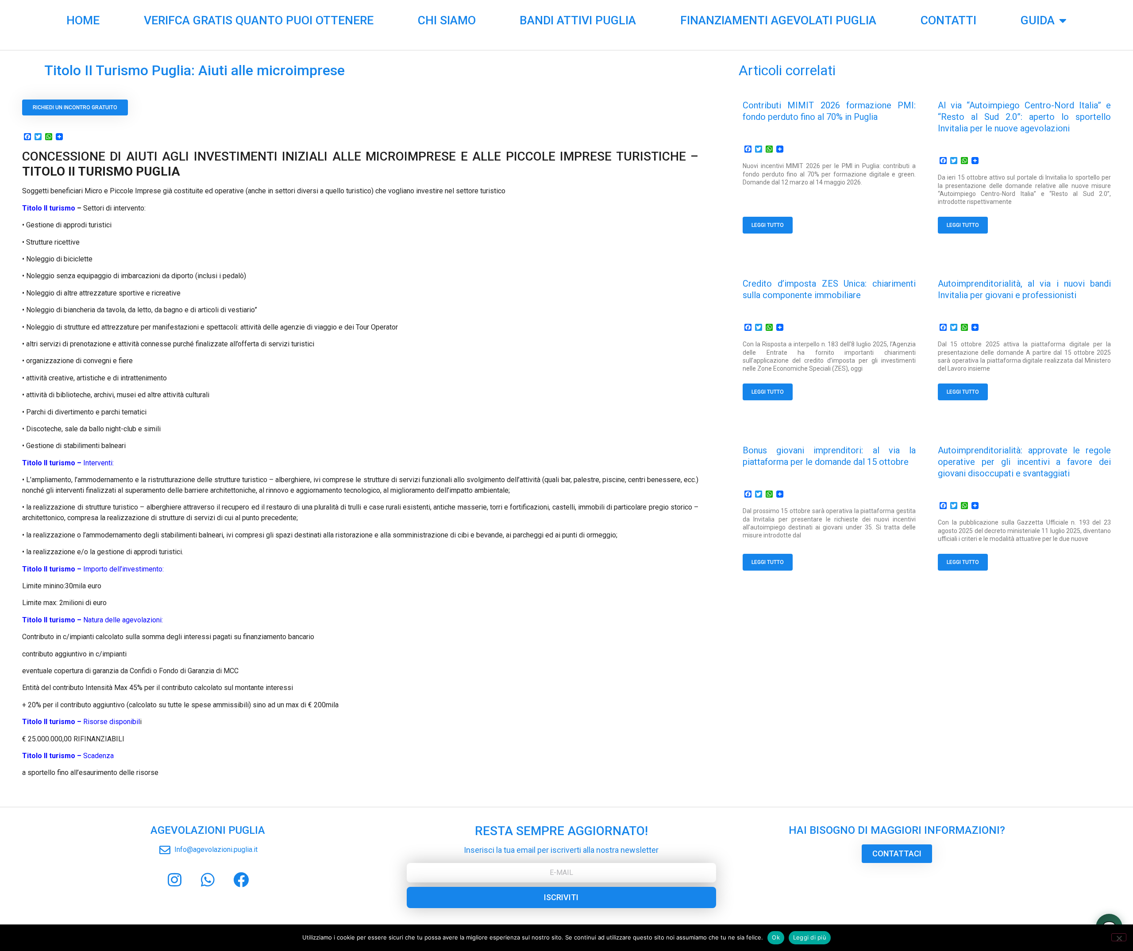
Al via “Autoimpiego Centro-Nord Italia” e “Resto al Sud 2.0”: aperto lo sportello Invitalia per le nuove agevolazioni (1024, 117)
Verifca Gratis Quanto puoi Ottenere (259, 20)
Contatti (948, 20)
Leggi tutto (767, 225)
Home (83, 20)
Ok (776, 937)
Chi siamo (447, 20)
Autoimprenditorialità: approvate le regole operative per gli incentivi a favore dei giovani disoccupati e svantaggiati (1024, 462)
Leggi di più (809, 937)
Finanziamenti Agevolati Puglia (778, 20)
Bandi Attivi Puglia (578, 20)
